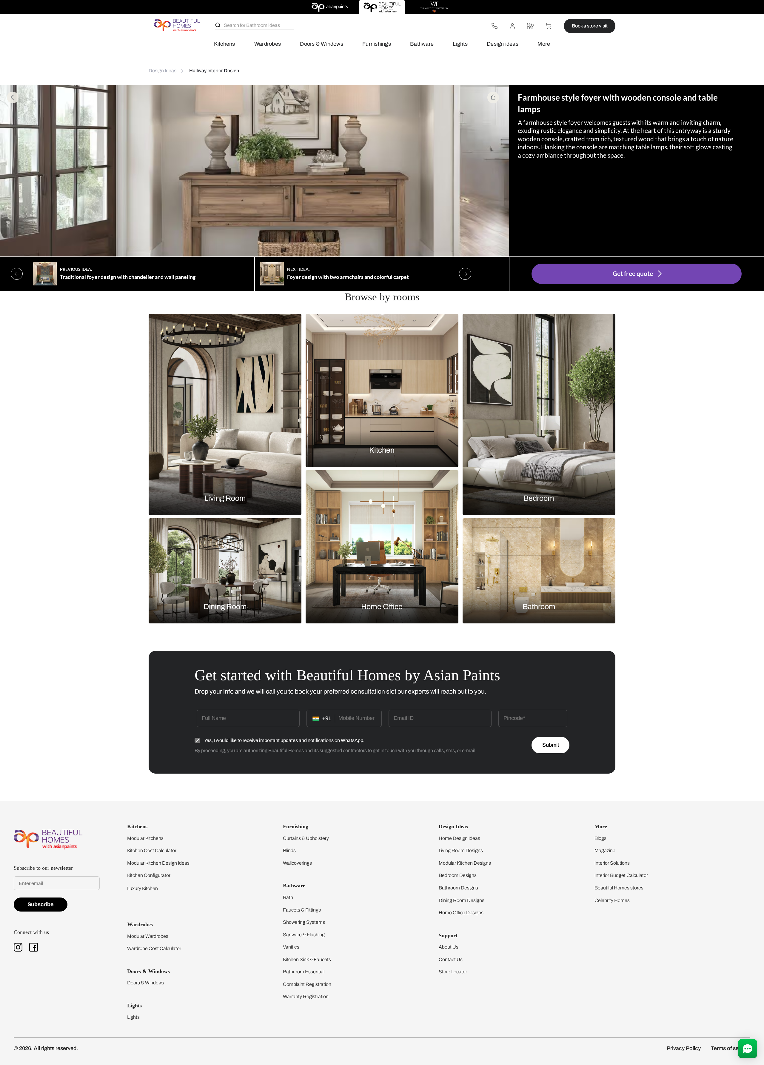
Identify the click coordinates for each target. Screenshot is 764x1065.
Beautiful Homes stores (618, 887)
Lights (460, 44)
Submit (550, 745)
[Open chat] (747, 1048)
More (543, 44)
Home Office (382, 607)
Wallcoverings (297, 863)
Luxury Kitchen (142, 888)
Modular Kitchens (145, 838)
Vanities (291, 946)
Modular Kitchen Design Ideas (158, 863)
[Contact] (494, 26)
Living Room (225, 498)
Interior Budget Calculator (621, 875)
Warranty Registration (306, 996)
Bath (288, 897)
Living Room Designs (461, 850)
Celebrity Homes (612, 900)
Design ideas (502, 44)
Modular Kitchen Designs (465, 863)
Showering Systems (304, 922)
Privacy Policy (684, 1048)
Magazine (604, 850)
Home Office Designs (461, 912)
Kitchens (224, 44)
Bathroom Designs (458, 887)
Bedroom (538, 498)
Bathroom (539, 607)
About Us (448, 946)
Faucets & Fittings (302, 909)
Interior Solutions (612, 863)
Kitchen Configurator (148, 875)
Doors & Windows (321, 44)
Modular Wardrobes (147, 936)
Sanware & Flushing (304, 934)
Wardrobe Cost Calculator (154, 948)
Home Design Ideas (459, 838)
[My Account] (512, 26)
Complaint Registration (307, 984)
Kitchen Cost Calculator (151, 850)
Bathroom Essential (303, 971)
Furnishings (376, 44)
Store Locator (453, 971)
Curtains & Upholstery (306, 838)
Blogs (600, 838)
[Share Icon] (493, 97)
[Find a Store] (530, 26)
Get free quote (633, 273)
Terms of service (730, 1048)
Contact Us (451, 959)
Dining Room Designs (461, 900)
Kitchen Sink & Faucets (307, 959)
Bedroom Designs (458, 875)
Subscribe (40, 904)
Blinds (289, 850)
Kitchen (382, 450)
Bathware (422, 44)
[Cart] (548, 26)
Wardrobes (267, 44)
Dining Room (225, 607)
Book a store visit (590, 25)
